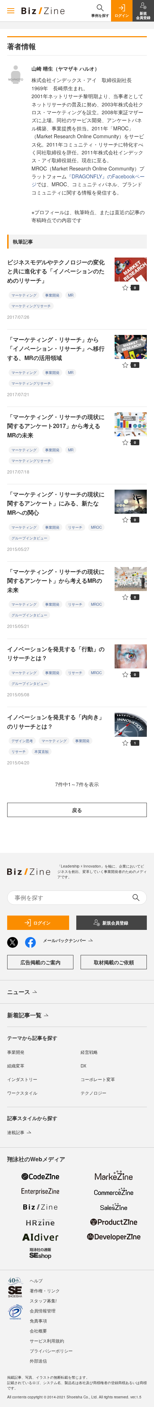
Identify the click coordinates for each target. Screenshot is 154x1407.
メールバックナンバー (64, 940)
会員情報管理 (43, 1310)
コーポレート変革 (98, 1079)
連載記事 (15, 1132)
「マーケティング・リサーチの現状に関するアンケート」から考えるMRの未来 (56, 580)
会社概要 (38, 1330)
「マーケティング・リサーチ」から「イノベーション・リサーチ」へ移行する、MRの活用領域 (56, 348)
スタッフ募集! (43, 1300)
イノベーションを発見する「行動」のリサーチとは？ (56, 653)
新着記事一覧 (24, 1015)
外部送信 (38, 1361)
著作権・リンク (45, 1290)
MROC (96, 527)
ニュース (18, 992)
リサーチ (75, 527)
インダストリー (22, 1079)
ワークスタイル (22, 1093)
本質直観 (41, 751)
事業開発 (52, 295)
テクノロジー (93, 1093)
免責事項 (38, 1320)
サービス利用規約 (47, 1341)
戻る (77, 809)
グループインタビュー (29, 538)
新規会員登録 (115, 922)
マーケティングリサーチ (31, 305)
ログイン (41, 922)
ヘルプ (36, 1280)
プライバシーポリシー (51, 1351)
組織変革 (15, 1065)
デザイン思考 (22, 740)
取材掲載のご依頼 (114, 962)
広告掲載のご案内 (40, 962)
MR (70, 295)
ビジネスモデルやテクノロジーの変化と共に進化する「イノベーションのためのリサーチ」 (56, 271)
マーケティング (24, 295)
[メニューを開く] (10, 10)
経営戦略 (89, 1052)
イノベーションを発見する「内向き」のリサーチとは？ (56, 721)
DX (83, 1065)
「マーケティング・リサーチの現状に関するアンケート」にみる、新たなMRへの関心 (56, 503)
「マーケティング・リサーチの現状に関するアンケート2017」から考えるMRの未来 (56, 426)
